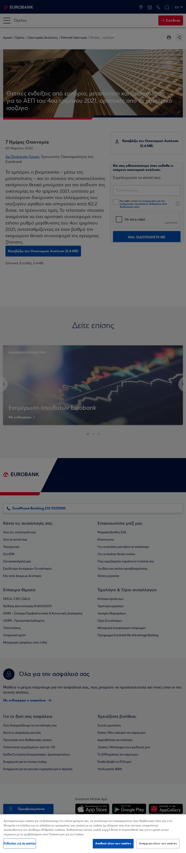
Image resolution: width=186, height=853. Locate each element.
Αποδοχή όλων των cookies (113, 843)
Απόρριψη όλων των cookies (158, 843)
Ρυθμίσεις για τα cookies (20, 843)
